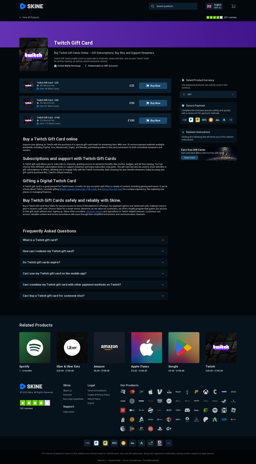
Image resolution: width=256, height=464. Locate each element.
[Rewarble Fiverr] (196, 410)
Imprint (91, 403)
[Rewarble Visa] (169, 391)
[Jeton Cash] (150, 410)
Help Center (68, 412)
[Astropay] (141, 419)
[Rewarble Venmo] (159, 391)
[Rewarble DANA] (159, 419)
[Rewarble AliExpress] (187, 401)
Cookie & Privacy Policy (99, 395)
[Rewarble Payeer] (178, 401)
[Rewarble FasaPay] (205, 401)
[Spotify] (215, 410)
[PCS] (150, 401)
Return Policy (94, 399)
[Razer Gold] (132, 419)
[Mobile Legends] (224, 410)
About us (67, 390)
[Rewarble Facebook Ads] (187, 419)
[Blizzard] (224, 419)
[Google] (132, 428)
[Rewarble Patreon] (205, 419)
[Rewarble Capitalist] (233, 419)
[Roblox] (233, 410)
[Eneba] (169, 419)
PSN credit (91, 189)
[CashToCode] (215, 391)
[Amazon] (196, 401)
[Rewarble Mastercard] (132, 391)
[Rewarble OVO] (233, 391)
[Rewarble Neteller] (215, 401)
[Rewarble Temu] (178, 419)
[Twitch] (224, 391)
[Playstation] (159, 428)
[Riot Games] (169, 410)
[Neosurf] (178, 391)
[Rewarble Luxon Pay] (141, 428)
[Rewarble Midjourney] (196, 419)
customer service (94, 211)
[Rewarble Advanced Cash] (215, 419)
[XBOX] (205, 391)
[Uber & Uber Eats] (169, 401)
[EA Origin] (150, 428)
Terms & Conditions (97, 390)
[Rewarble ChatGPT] (132, 401)
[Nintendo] (150, 419)
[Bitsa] (122, 419)
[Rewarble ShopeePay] (132, 410)
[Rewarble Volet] (122, 401)
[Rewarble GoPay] (169, 428)
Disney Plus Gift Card (112, 189)
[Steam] (224, 401)
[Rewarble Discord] (187, 410)
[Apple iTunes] (150, 391)
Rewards (67, 395)
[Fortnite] (141, 401)
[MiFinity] (141, 391)
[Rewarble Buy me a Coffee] (233, 401)
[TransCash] (159, 410)
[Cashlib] (178, 410)
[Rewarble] (122, 391)
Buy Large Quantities (73, 399)
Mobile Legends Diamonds (72, 189)
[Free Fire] (196, 391)
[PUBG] (159, 401)
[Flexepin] (141, 410)
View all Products (30, 17)
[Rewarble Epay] (205, 410)
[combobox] (173, 6)
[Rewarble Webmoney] (122, 428)
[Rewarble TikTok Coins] (187, 391)
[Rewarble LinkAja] (122, 410)
